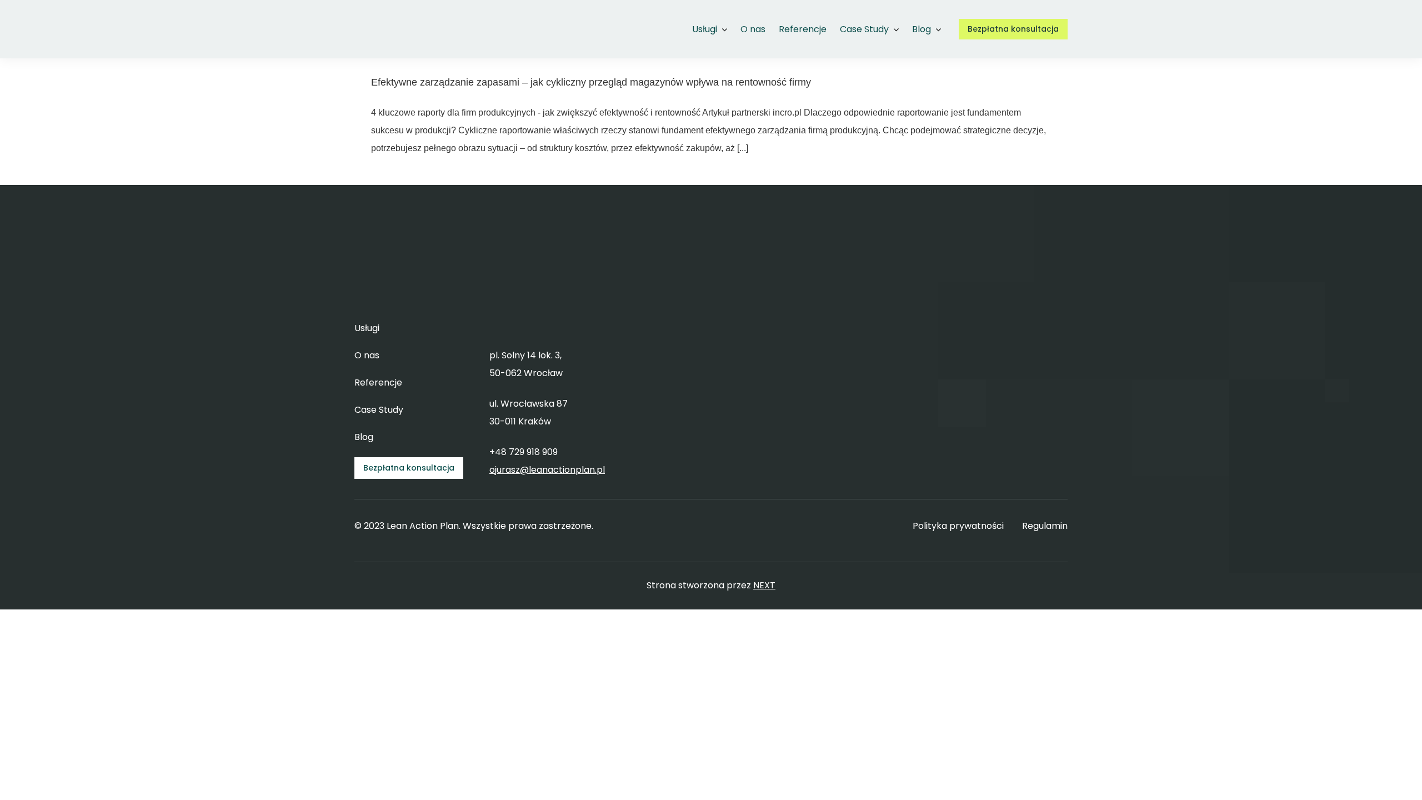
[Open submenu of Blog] (936, 29)
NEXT (764, 585)
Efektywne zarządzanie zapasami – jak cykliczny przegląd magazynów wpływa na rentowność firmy (591, 82)
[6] (391, 14)
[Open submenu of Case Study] (894, 29)
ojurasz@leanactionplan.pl (547, 469)
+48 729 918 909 (523, 452)
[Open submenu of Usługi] (722, 29)
